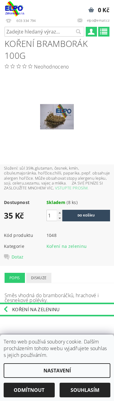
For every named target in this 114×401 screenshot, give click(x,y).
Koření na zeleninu (67, 246)
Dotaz (18, 257)
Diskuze (39, 277)
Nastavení (57, 370)
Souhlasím (85, 390)
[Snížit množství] (59, 218)
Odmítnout (29, 390)
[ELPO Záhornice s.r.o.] (15, 8)
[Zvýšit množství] (59, 213)
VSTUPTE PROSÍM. (72, 188)
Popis (14, 277)
